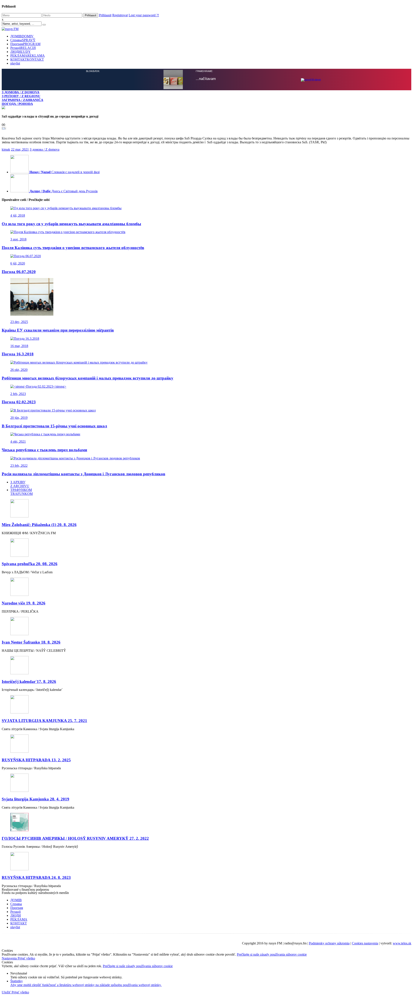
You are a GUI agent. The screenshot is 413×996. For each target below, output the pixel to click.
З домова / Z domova (44, 149)
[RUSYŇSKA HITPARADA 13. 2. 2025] (206, 743)
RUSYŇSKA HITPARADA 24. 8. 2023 (36, 877)
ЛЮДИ (20, 52)
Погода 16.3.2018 (18, 353)
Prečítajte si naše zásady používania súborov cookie (272, 954)
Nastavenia (10, 958)
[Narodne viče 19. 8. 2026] (206, 586)
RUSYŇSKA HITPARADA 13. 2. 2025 (36, 759)
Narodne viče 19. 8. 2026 (23, 602)
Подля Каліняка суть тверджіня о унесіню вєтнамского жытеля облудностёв (73, 247)
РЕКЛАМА (27, 55)
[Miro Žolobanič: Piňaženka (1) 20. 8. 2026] (206, 508)
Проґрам (25, 44)
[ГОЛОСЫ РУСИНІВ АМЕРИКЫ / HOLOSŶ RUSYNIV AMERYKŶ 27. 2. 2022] (206, 822)
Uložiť (7, 992)
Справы (22, 40)
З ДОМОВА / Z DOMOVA (20, 92)
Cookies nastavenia (365, 943)
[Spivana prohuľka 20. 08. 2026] (206, 547)
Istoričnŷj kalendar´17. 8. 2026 (29, 681)
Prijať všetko (26, 958)
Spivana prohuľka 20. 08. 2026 (29, 563)
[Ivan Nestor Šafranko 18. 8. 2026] (206, 626)
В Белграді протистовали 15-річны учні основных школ (54, 425)
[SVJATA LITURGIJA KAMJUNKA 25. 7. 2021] (206, 704)
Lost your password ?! (144, 15)
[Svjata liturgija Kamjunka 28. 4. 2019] (206, 782)
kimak (6, 149)
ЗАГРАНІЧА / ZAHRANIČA (22, 100)
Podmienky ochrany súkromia (329, 943)
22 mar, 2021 (20, 149)
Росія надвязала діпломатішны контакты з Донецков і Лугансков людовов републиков (83, 473)
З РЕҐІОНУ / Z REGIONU (21, 96)
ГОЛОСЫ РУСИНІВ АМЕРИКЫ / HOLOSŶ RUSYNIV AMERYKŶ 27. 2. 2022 (75, 838)
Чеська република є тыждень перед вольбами (44, 449)
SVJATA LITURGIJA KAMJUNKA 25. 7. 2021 (44, 720)
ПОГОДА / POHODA (17, 104)
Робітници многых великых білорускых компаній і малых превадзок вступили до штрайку (87, 377)
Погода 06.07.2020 (19, 271)
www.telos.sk (402, 943)
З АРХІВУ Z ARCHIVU (19, 483)
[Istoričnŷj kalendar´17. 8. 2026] (206, 665)
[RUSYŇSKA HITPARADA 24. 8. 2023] (206, 861)
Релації (23, 48)
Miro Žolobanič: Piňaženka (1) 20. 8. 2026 (39, 524)
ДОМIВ (22, 36)
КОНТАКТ (27, 59)
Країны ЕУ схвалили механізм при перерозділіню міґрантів (58, 329)
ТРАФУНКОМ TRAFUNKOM (21, 491)
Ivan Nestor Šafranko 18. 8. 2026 (31, 642)
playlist (15, 63)
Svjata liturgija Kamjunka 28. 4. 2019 (35, 798)
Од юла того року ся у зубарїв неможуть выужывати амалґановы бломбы (71, 223)
